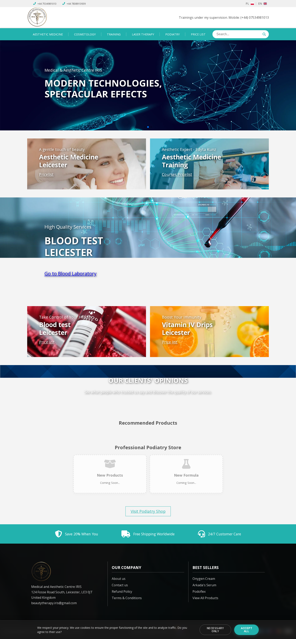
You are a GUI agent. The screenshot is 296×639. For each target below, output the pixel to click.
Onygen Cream (204, 578)
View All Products (205, 598)
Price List (198, 34)
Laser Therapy (143, 34)
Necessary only (215, 630)
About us (118, 578)
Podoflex (199, 591)
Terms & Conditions (127, 598)
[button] (145, 127)
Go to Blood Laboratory (70, 273)
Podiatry (172, 34)
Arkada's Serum (204, 585)
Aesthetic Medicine (48, 34)
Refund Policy (122, 591)
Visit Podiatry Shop (148, 511)
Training (114, 34)
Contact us (120, 585)
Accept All (246, 630)
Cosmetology (85, 34)
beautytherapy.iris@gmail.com (54, 603)
